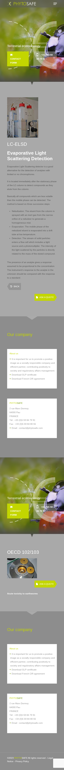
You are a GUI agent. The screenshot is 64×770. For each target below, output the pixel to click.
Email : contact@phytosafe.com (27, 428)
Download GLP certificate (24, 374)
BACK (16, 286)
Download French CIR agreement (28, 378)
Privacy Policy (22, 761)
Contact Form (15, 61)
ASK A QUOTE (46, 297)
